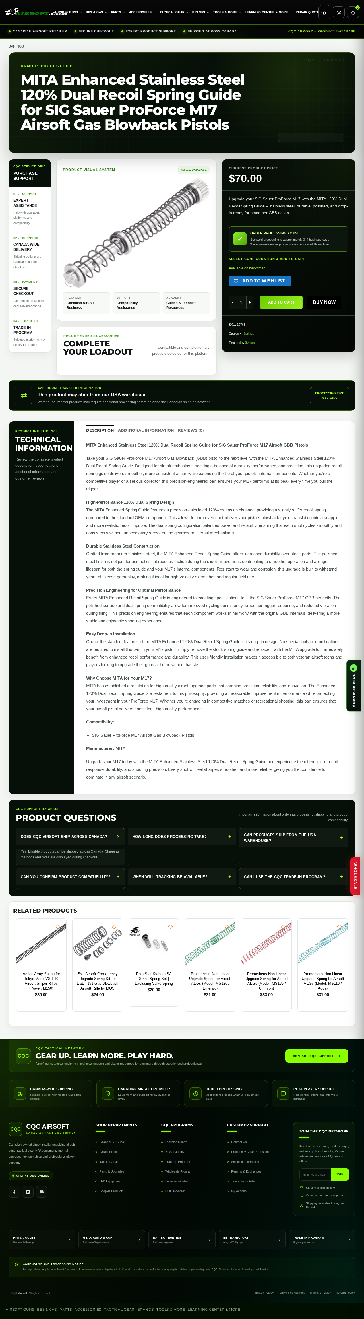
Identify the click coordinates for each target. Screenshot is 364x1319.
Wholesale (355, 876)
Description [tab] (100, 430)
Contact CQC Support (313, 1056)
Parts (118, 12)
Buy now (324, 302)
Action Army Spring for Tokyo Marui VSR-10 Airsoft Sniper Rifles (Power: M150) (41, 981)
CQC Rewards (175, 1191)
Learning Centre (176, 1141)
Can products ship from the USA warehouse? (293, 838)
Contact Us (239, 1141)
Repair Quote (309, 12)
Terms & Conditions (291, 1293)
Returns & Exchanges (246, 1171)
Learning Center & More (268, 12)
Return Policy (345, 1293)
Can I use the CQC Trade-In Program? (293, 877)
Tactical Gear (174, 12)
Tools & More (227, 12)
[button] (70, 281)
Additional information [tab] (146, 430)
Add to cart (281, 302)
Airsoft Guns (68, 12)
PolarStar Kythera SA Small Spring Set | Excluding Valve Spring (154, 979)
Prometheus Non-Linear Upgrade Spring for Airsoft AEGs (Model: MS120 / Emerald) (210, 981)
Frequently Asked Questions (250, 1151)
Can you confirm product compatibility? (70, 877)
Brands (200, 12)
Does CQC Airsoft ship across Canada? (71, 836)
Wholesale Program (178, 1171)
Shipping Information (245, 1161)
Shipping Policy (320, 1293)
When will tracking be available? (182, 877)
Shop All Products (112, 1191)
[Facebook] (14, 1192)
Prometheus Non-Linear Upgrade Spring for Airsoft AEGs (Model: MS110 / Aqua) (323, 981)
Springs (16, 46)
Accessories (142, 12)
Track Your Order (243, 1181)
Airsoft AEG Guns (112, 1141)
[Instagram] (28, 1192)
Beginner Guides (176, 1181)
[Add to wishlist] (57, 927)
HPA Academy (175, 1151)
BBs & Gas (96, 12)
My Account (239, 1191)
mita (240, 342)
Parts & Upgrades (112, 1171)
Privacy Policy (264, 1293)
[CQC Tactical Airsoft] (32, 12)
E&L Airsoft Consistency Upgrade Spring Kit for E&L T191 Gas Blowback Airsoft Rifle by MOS (97, 981)
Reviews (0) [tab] (191, 430)
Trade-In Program (177, 1161)
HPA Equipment (110, 1181)
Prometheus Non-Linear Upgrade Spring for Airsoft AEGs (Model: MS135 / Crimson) (266, 981)
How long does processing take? (182, 836)
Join (340, 1174)
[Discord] (41, 1192)
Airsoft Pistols (109, 1151)
